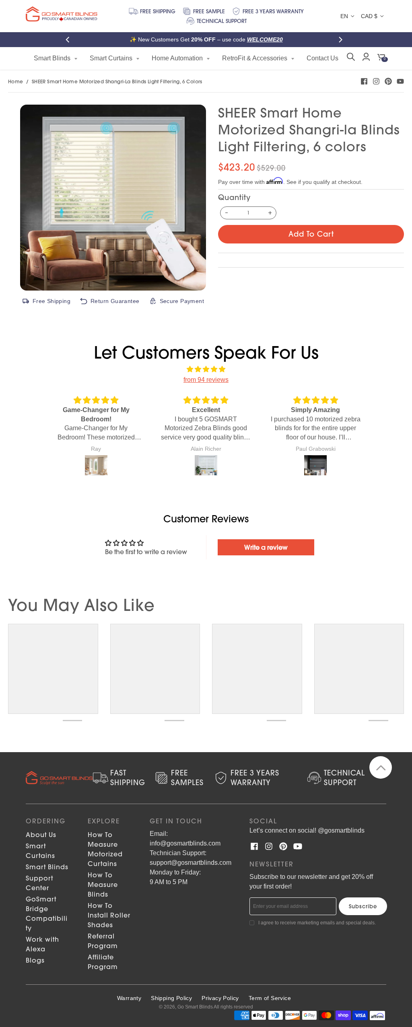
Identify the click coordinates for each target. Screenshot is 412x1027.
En (344, 16)
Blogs (35, 960)
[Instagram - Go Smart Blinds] (376, 81)
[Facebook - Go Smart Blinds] (364, 81)
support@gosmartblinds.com (190, 862)
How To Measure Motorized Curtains (105, 849)
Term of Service (270, 998)
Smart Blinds (47, 867)
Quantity (234, 197)
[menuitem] (56, 58)
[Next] (342, 39)
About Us (41, 835)
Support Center (39, 883)
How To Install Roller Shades (109, 915)
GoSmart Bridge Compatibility (47, 913)
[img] (206, 369)
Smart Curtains (40, 851)
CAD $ (369, 16)
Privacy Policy (220, 998)
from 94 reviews (206, 379)
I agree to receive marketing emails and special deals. (317, 923)
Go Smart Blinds (195, 1007)
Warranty (129, 998)
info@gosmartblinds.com (185, 843)
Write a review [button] (266, 547)
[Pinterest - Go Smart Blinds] (388, 81)
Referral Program (103, 941)
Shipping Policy (171, 998)
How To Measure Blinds (103, 884)
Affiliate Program (103, 962)
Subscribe (363, 906)
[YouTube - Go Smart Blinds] (400, 81)
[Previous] (70, 39)
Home (15, 81)
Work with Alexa (42, 944)
